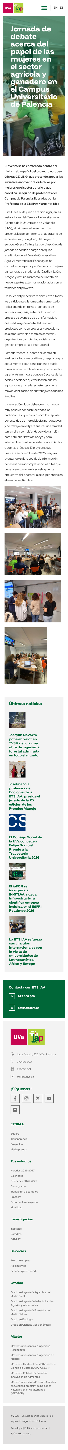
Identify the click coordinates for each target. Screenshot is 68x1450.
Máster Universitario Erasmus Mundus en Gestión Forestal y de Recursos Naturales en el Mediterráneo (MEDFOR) (33, 1387)
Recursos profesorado (24, 1271)
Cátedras (16, 1234)
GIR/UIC (16, 1239)
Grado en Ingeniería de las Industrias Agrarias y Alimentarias (32, 1303)
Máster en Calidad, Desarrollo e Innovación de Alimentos (29, 1374)
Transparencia (19, 1139)
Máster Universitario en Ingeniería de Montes (32, 1356)
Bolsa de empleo (20, 1260)
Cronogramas (19, 1186)
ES (61, 8)
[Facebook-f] (15, 1098)
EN (55, 8)
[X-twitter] (37, 1098)
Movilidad (16, 1207)
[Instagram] (26, 1098)
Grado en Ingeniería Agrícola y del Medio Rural (30, 1294)
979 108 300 (26, 996)
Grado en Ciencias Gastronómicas (31, 1324)
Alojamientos (18, 1265)
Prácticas (16, 1197)
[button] (44, 7)
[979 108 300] (12, 996)
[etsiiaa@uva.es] (12, 1008)
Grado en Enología (21, 1319)
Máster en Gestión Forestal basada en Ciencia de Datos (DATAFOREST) (33, 1365)
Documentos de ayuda (24, 1202)
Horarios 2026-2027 (23, 1170)
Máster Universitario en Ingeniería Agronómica (30, 1347)
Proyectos (17, 1144)
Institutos (16, 1228)
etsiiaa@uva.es (28, 1008)
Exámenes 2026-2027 (24, 1181)
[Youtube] (49, 1098)
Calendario (17, 1175)
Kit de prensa (18, 1149)
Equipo (15, 1133)
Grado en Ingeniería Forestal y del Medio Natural (30, 1312)
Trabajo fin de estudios (24, 1191)
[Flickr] (15, 1109)
